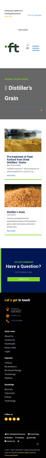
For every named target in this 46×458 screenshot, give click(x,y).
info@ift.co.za (16, 315)
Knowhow (20, 438)
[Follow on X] (10, 419)
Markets (8, 378)
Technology (10, 374)
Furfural (8, 363)
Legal (7, 351)
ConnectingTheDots (11, 455)
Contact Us (10, 340)
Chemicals (10, 393)
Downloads (10, 343)
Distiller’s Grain (16, 212)
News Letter (10, 347)
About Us (9, 336)
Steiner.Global (24, 453)
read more (11, 175)
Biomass (9, 389)
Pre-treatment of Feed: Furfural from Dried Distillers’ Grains (20, 159)
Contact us (24, 279)
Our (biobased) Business (15, 434)
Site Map (32, 438)
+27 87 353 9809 (35, 15)
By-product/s (11, 366)
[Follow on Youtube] (18, 419)
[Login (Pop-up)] (18, 441)
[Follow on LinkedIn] (14, 419)
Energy (8, 397)
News (19, 165)
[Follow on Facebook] (6, 419)
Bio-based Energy (13, 370)
